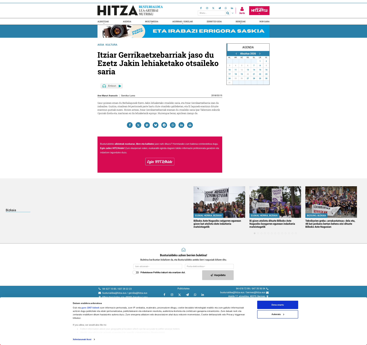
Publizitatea (183, 288)
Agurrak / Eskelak (182, 21)
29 (243, 61)
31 (256, 61)
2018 (213, 95)
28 (237, 61)
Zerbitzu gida (214, 21)
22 (260, 74)
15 (221, 95)
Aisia (100, 44)
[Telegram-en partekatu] (164, 125)
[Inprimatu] (190, 125)
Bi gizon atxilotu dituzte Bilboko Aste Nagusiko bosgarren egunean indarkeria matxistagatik (272, 223)
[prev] (236, 53)
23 (266, 74)
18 (236, 74)
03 (218, 95)
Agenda (127, 21)
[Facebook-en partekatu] (130, 125)
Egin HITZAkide (159, 161)
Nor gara (264, 21)
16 (266, 70)
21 (254, 74)
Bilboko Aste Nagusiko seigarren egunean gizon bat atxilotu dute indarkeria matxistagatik (217, 223)
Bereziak (241, 21)
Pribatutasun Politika (150, 272)
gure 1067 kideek (90, 307)
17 (230, 74)
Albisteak (103, 21)
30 (250, 61)
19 (242, 74)
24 (230, 78)
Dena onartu (278, 305)
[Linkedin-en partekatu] (181, 125)
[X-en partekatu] (138, 125)
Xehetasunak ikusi (82, 339)
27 (231, 61)
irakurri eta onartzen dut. (162, 272)
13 (248, 70)
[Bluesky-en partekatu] (155, 125)
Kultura (111, 44)
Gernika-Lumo (128, 96)
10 (230, 70)
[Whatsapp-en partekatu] (173, 125)
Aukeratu (276, 314)
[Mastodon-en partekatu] (147, 125)
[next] (260, 53)
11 (236, 70)
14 (254, 70)
